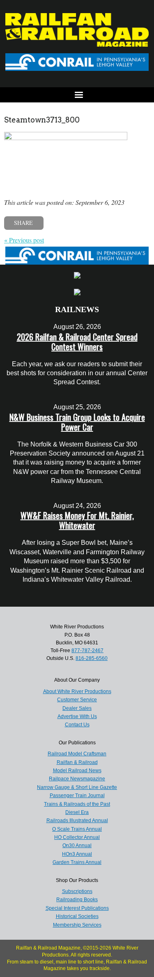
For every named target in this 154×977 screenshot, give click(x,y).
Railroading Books (77, 899)
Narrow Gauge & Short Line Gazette (77, 787)
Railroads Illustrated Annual (77, 820)
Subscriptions (77, 891)
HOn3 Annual (77, 854)
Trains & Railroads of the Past (77, 804)
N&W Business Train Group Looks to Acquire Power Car (77, 422)
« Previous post (24, 240)
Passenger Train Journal (77, 795)
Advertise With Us (77, 716)
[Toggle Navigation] (77, 94)
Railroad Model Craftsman (77, 754)
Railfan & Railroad (77, 762)
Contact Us (77, 725)
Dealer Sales (77, 708)
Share (23, 223)
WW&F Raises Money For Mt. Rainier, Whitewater (77, 520)
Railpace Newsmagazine (77, 779)
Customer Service (77, 700)
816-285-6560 (92, 658)
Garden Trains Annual (77, 862)
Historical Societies (77, 916)
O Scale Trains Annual (77, 829)
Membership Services (77, 925)
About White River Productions (77, 691)
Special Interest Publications (77, 908)
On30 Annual (77, 845)
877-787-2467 (87, 650)
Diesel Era (77, 812)
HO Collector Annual (77, 837)
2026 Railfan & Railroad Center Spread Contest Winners (77, 342)
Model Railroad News (77, 770)
